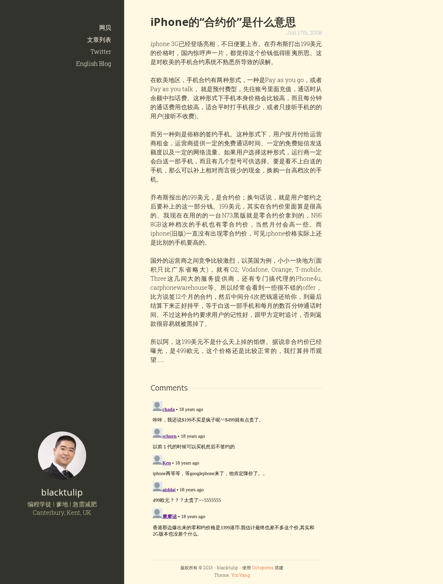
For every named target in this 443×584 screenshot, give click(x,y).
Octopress (263, 567)
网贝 (105, 27)
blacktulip (62, 492)
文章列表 (99, 39)
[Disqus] (236, 474)
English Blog (93, 63)
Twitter (100, 51)
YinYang (240, 575)
